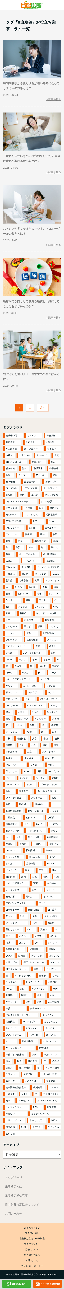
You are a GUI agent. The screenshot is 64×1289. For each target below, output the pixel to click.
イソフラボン (52, 580)
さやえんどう (36, 1120)
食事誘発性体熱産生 (16, 1087)
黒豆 (8, 712)
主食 (28, 633)
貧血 (8, 606)
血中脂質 (52, 909)
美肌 (40, 626)
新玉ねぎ (49, 758)
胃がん (29, 896)
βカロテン (40, 606)
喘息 (28, 1001)
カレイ (27, 771)
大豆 (37, 580)
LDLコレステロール (47, 791)
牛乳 (55, 606)
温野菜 (53, 936)
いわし (9, 777)
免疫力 (9, 1067)
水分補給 (51, 883)
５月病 (33, 764)
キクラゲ (32, 692)
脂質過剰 (39, 804)
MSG (55, 988)
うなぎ (42, 666)
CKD (29, 929)
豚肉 (23, 876)
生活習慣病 (29, 481)
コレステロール (13, 461)
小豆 (26, 824)
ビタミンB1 (23, 593)
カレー (9, 659)
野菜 (8, 540)
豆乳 (21, 745)
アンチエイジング (48, 698)
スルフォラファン (15, 1107)
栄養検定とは (13, 1186)
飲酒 (18, 547)
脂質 (53, 461)
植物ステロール (36, 810)
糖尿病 (25, 573)
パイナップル (29, 1021)
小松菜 (51, 817)
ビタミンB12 (32, 982)
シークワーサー (48, 679)
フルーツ (50, 889)
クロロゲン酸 (51, 494)
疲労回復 (50, 442)
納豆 (45, 745)
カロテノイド (12, 784)
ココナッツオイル (40, 1113)
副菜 (54, 731)
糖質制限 (43, 1047)
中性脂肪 (10, 573)
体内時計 (54, 508)
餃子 (56, 738)
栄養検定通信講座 (16, 1195)
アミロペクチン (51, 1094)
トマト (9, 619)
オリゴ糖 (28, 508)
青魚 (8, 718)
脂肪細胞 (30, 863)
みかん (9, 988)
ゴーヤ (9, 672)
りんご (22, 659)
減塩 (56, 587)
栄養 (34, 916)
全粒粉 (42, 975)
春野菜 (54, 725)
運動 (22, 494)
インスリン (48, 896)
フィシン (54, 962)
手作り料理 (11, 698)
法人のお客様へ (32, 1255)
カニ (33, 745)
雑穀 (22, 916)
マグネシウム (31, 514)
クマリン (36, 1126)
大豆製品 (10, 817)
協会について (32, 1249)
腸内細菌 (10, 468)
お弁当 (9, 758)
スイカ (55, 718)
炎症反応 (10, 896)
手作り (51, 764)
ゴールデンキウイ (49, 784)
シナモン (53, 1087)
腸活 (8, 593)
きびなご (10, 1113)
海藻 (8, 942)
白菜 (32, 725)
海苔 (37, 646)
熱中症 (28, 534)
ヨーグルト (11, 488)
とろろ (22, 936)
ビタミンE (54, 955)
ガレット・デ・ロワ (47, 1100)
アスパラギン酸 (13, 521)
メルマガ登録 (50, 1283)
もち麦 (32, 587)
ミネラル (30, 442)
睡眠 (8, 791)
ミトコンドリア (13, 889)
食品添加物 (48, 633)
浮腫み (52, 949)
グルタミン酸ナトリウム (18, 1015)
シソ (34, 1054)
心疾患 (55, 1061)
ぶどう (46, 659)
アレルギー (40, 718)
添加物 (9, 745)
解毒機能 (33, 949)
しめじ (55, 975)
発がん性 (33, 1034)
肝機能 (22, 804)
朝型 (54, 870)
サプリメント (12, 1001)
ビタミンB (11, 870)
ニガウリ (19, 666)
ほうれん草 (50, 481)
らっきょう (52, 712)
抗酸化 (55, 666)
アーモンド (23, 1100)
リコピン (37, 843)
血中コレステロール (16, 968)
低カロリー (11, 771)
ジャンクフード (13, 922)
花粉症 (23, 613)
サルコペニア (50, 1054)
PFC (35, 1107)
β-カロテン (51, 1028)
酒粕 (45, 876)
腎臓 (45, 587)
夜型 (41, 870)
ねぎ (34, 922)
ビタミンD (40, 573)
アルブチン (51, 968)
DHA (51, 521)
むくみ (18, 587)
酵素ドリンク (12, 830)
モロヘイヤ (31, 1028)
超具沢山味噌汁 (13, 810)
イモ (34, 659)
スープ (52, 672)
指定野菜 (51, 1107)
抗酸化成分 (33, 909)
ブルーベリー (12, 764)
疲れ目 (55, 777)
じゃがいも (34, 857)
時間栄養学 (51, 514)
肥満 (55, 540)
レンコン (53, 593)
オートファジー (51, 488)
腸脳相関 (37, 1087)
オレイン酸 (37, 955)
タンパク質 (46, 501)
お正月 (21, 712)
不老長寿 (10, 1094)
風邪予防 (28, 1074)
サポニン (53, 824)
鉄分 (19, 1061)
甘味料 (9, 995)
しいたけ (10, 863)
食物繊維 (50, 435)
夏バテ (34, 494)
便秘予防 (52, 982)
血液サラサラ (12, 909)
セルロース (11, 1028)
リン (54, 804)
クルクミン (48, 1015)
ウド (18, 837)
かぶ (37, 942)
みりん (54, 705)
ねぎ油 (51, 922)
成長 (39, 771)
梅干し (52, 646)
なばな (9, 843)
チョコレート (45, 903)
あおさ (22, 942)
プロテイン (11, 639)
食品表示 (10, 1126)
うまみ (25, 672)
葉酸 (8, 475)
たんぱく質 (11, 448)
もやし (53, 995)
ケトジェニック (13, 1047)
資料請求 (20, 1283)
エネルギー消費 (49, 1074)
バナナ (51, 692)
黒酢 (28, 600)
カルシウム (42, 455)
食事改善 (50, 1080)
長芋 (8, 936)
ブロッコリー (12, 527)
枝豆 (8, 1061)
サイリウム (53, 1126)
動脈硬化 (37, 468)
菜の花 (54, 547)
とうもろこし (50, 1021)
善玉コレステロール (34, 962)
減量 (27, 870)
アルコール (11, 534)
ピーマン (10, 633)
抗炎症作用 (32, 639)
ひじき (18, 725)
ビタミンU (31, 817)
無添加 (54, 1120)
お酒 (55, 534)
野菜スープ (22, 718)
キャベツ (50, 850)
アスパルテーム (13, 1034)
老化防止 (10, 1021)
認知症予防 (40, 540)
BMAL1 (50, 863)
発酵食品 (53, 468)
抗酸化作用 (11, 435)
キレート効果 (52, 1067)
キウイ (29, 784)
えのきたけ (30, 1080)
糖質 (56, 455)
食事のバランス (38, 1008)
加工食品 (23, 791)
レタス (38, 936)
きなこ (54, 830)
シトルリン (11, 600)
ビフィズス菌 (30, 488)
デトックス (11, 731)
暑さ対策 (10, 876)
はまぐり (53, 843)
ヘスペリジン (38, 988)
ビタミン (31, 435)
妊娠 (34, 876)
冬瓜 (8, 804)
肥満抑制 (30, 850)
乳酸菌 (9, 494)
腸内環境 (10, 442)
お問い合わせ (13, 1213)
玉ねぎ (27, 626)
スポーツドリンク (15, 883)
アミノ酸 (40, 475)
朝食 (24, 468)
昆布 (53, 797)
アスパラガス (48, 751)
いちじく (53, 626)
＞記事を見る (53, 99)
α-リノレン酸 (12, 857)
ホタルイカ (11, 751)
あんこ (39, 824)
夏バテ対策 (24, 1067)
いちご (35, 712)
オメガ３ (28, 758)
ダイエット (52, 448)
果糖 (45, 738)
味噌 (53, 652)
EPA (35, 521)
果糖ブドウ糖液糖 (15, 1054)
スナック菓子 (51, 916)
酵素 (8, 554)
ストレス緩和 (29, 685)
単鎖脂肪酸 (27, 1041)
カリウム (22, 475)
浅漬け (43, 929)
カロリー (22, 540)
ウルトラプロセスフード (18, 679)
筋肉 (56, 876)
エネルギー (50, 527)
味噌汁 (24, 995)
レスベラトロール (32, 652)
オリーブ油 (11, 962)
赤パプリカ (53, 771)
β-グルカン (11, 982)
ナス (39, 1001)
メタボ (9, 652)
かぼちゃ (10, 1074)
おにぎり (28, 619)
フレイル (10, 567)
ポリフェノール (32, 448)
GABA (56, 573)
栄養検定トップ (32, 1227)
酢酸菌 (23, 843)
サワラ (9, 685)
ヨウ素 (42, 600)
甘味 (30, 547)
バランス (22, 606)
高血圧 (32, 527)
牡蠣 (8, 613)
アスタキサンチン (23, 975)
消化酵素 (21, 738)
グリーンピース (13, 1120)
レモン (24, 1094)
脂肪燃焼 (25, 567)
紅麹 (23, 1126)
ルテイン (40, 777)
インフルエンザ (34, 705)
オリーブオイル (27, 554)
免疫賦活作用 (12, 949)
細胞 (34, 889)
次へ (42, 407)
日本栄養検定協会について (22, 1204)
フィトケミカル (13, 797)
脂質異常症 (11, 824)
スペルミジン (49, 1041)
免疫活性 (50, 560)
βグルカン (11, 514)
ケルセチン (11, 626)
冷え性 (29, 731)
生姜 (8, 1008)
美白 (22, 988)
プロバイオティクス (16, 903)
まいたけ (24, 777)
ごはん (9, 560)
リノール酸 (33, 837)
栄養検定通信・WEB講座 (32, 1238)
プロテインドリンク (16, 646)
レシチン (10, 850)
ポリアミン (51, 1034)
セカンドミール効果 (46, 613)
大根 (8, 738)
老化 (39, 593)
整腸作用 (49, 619)
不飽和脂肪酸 (50, 554)
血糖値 (9, 455)
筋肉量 (21, 955)
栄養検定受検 (32, 1233)
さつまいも (29, 560)
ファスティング (35, 830)
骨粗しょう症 (12, 929)
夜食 (41, 508)
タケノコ (50, 685)
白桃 (36, 968)
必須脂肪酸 (52, 837)
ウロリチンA (12, 705)
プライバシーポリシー (32, 1266)
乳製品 (9, 580)
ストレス (51, 639)
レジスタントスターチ (17, 501)
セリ (8, 1100)
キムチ (52, 857)
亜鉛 (42, 534)
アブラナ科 (11, 508)
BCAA (9, 955)
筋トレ (9, 916)
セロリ (28, 698)
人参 (34, 738)
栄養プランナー (32, 1244)
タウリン (52, 942)
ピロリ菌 (10, 1133)
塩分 (39, 995)
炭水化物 (10, 481)
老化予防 (23, 580)
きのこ (9, 1041)
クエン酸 (36, 461)
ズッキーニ (36, 797)
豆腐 (29, 751)
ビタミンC (24, 455)
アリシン (54, 810)
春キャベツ (11, 692)
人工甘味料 (53, 1001)
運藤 (35, 883)
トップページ (13, 1177)
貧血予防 (32, 1061)
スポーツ (10, 1080)
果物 (55, 475)
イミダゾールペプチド (48, 567)
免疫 (56, 745)
